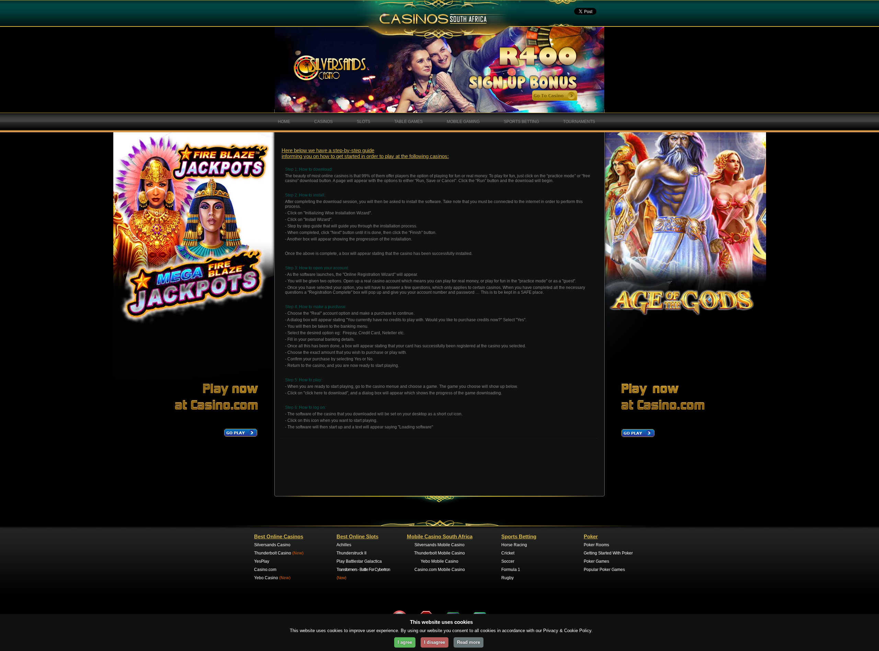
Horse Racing (514, 544)
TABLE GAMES (408, 121)
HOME (284, 121)
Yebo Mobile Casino (439, 561)
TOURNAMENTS (579, 121)
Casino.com (265, 569)
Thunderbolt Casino (279, 553)
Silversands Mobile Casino (439, 544)
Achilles (343, 544)
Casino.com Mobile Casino (439, 569)
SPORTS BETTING (521, 121)
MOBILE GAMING (463, 121)
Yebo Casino (272, 577)
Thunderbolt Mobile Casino (439, 553)
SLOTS (363, 121)
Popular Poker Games (604, 569)
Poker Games (596, 561)
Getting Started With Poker (608, 553)
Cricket (507, 553)
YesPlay (261, 561)
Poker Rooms (596, 544)
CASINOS (323, 121)
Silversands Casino (272, 544)
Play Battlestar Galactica (359, 561)
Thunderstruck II (351, 553)
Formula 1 (510, 569)
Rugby (507, 577)
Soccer (507, 561)
